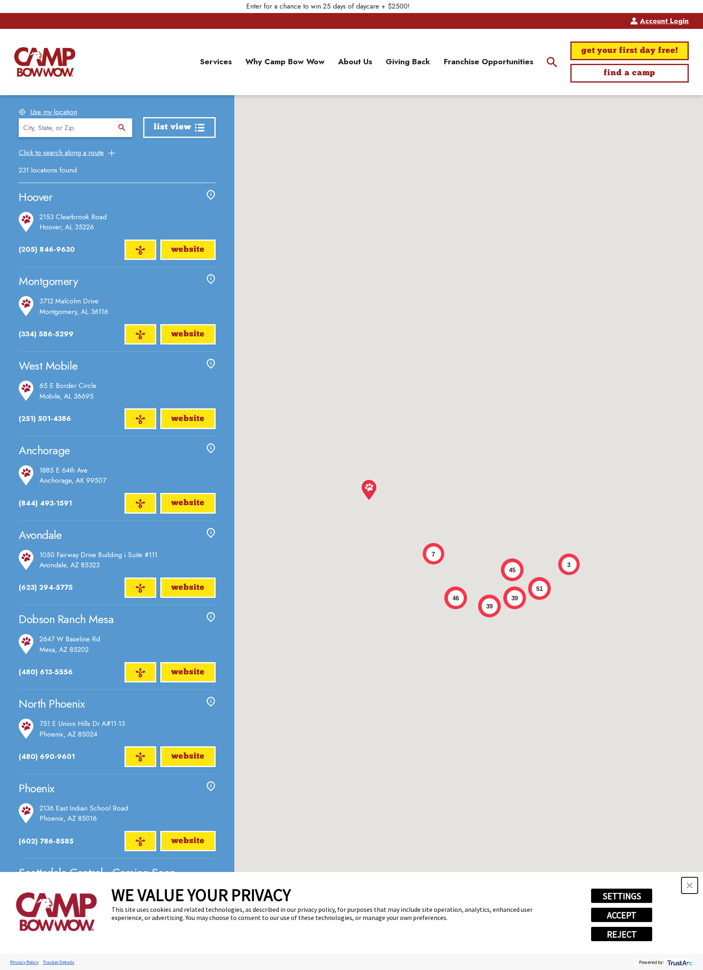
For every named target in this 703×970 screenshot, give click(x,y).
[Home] (45, 62)
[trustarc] (679, 962)
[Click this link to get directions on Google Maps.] (140, 250)
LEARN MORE (435, 6)
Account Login (664, 21)
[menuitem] (216, 62)
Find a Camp (629, 73)
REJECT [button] (622, 934)
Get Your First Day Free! (629, 51)
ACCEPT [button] (621, 915)
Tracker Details (58, 962)
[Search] (121, 127)
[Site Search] (552, 62)
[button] (689, 885)
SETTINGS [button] (622, 896)
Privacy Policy (24, 962)
